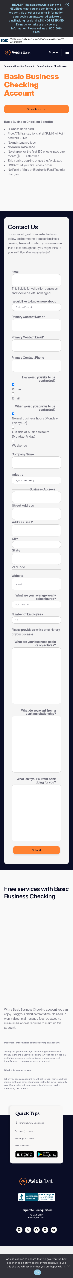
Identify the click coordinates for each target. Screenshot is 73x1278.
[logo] (18, 52)
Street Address (23, 505)
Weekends (19, 445)
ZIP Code (18, 567)
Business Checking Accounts (19, 66)
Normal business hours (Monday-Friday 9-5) (35, 420)
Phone (16, 389)
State (16, 550)
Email (16, 398)
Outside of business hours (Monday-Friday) (30, 434)
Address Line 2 (22, 522)
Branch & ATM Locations (31, 1122)
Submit (36, 850)
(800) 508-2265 (27, 1131)
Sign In (53, 52)
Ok (37, 1272)
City (15, 538)
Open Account (36, 109)
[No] (68, 1266)
